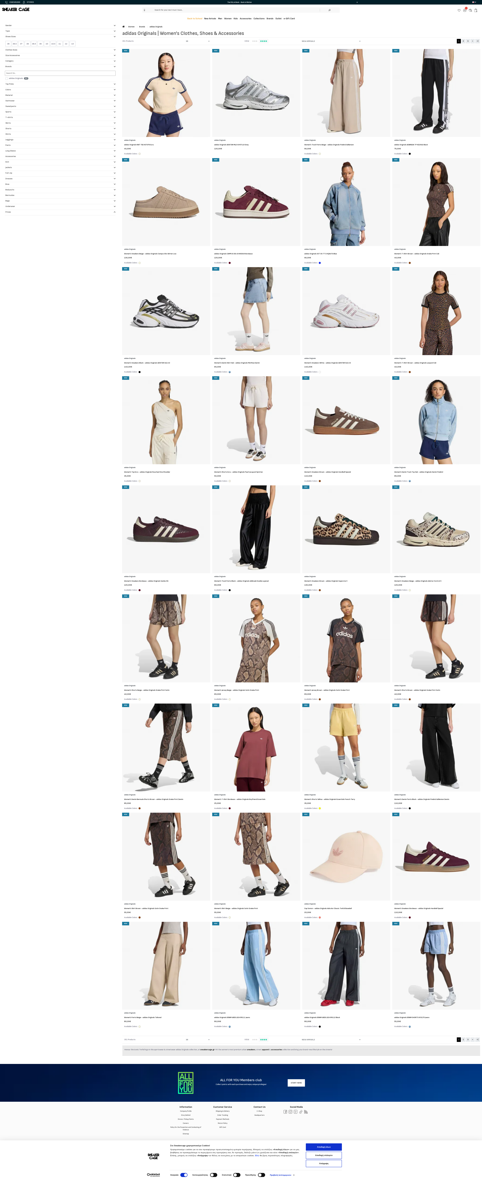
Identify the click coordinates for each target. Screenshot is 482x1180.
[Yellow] (320, 808)
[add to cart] (476, 10)
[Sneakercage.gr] (16, 9)
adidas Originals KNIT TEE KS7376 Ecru (139, 145)
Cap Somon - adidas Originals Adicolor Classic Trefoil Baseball (328, 908)
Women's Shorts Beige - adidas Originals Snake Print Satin (146, 690)
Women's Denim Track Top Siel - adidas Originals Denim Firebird (418, 472)
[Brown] (410, 263)
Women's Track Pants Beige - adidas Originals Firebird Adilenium (329, 145)
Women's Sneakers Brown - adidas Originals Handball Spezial (327, 472)
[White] (320, 372)
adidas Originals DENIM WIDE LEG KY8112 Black (322, 1017)
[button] (144, 10)
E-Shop (259, 1111)
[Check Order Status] (470, 10)
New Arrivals (210, 18)
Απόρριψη (323, 1163)
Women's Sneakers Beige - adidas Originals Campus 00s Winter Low (150, 254)
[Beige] (320, 154)
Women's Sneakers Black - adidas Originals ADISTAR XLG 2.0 (147, 363)
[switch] (213, 1175)
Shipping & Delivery (222, 1111)
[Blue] (320, 263)
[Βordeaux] (230, 263)
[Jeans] (230, 372)
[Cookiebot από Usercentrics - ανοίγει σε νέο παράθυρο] (153, 1175)
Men (220, 18)
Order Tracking (222, 1115)
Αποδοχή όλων (324, 1147)
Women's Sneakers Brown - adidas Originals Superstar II (325, 581)
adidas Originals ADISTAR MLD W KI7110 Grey (231, 145)
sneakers (251, 1049)
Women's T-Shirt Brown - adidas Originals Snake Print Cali (416, 254)
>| (477, 41)
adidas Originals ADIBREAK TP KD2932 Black (411, 145)
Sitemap (186, 1134)
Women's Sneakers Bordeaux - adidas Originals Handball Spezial (418, 908)
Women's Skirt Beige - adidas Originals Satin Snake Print (236, 908)
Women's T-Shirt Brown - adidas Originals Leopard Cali (415, 363)
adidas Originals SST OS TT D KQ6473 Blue (320, 254)
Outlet (278, 18)
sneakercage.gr (207, 1049)
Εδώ (257, 1155)
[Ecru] (140, 154)
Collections (259, 18)
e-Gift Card (289, 18)
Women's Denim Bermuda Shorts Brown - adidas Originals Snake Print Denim (153, 799)
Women (228, 18)
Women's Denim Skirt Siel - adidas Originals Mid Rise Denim (237, 363)
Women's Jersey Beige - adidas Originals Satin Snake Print (236, 690)
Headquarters (259, 1115)
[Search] (329, 10)
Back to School (194, 18)
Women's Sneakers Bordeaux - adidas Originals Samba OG (146, 581)
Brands (270, 18)
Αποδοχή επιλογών (324, 1155)
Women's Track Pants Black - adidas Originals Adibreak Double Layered (241, 581)
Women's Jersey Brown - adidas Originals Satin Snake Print (327, 690)
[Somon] (320, 918)
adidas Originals (156, 27)
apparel (265, 1049)
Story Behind (185, 1115)
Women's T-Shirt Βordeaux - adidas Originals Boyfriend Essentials (239, 799)
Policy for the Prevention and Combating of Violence (185, 1128)
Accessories (246, 18)
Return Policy (222, 1123)
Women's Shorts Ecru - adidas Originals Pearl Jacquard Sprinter (238, 472)
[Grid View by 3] (255, 41)
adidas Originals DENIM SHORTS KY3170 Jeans (411, 1017)
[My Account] (465, 10)
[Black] (410, 154)
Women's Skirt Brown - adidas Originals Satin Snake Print (146, 908)
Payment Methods (222, 1119)
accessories (277, 1049)
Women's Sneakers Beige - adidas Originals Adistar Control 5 (417, 581)
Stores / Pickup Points (186, 1119)
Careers (186, 1123)
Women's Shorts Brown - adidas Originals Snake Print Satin (417, 690)
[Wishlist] (459, 10)
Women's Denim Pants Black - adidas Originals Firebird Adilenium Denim (421, 799)
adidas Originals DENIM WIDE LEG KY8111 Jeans (232, 1017)
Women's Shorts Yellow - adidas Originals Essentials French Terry (329, 799)
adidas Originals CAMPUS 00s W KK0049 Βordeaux (233, 254)
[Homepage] (123, 27)
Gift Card (222, 1127)
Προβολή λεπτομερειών (280, 1175)
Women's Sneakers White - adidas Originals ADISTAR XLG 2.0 (327, 363)
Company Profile (185, 1111)
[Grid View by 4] (264, 41)
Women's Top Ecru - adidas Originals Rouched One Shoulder (147, 472)
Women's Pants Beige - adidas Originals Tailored (142, 1017)
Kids (236, 18)
